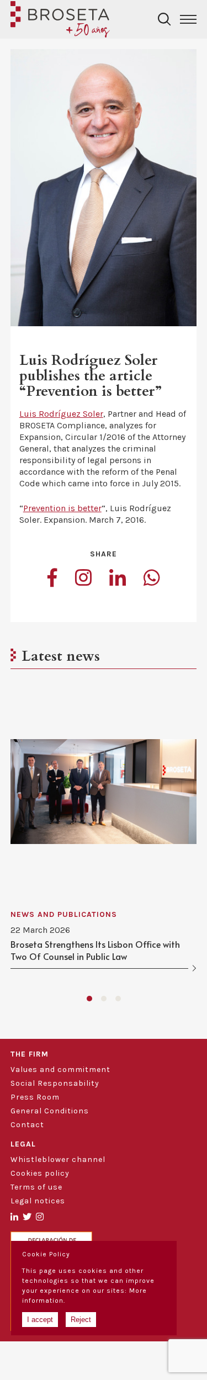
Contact (27, 1124)
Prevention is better (62, 508)
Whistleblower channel (57, 1159)
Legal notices (37, 1201)
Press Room (35, 1097)
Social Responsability (54, 1083)
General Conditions (49, 1111)
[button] (89, 998)
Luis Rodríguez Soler (61, 413)
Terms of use (36, 1187)
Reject (81, 1319)
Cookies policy (40, 1173)
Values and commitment (60, 1069)
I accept (40, 1319)
